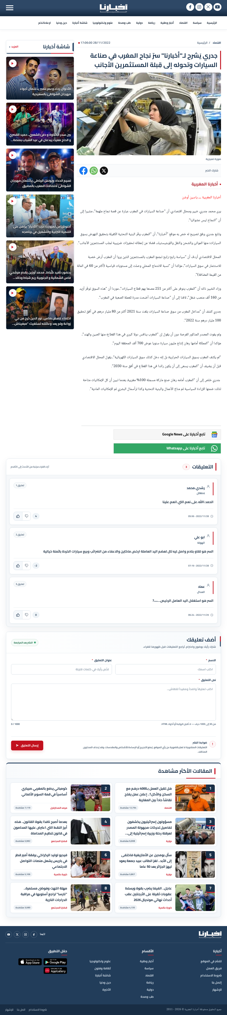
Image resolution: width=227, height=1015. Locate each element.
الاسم (211, 660)
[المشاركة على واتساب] (94, 171)
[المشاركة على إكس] (104, 171)
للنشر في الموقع (211, 961)
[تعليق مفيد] (18, 516)
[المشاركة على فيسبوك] (83, 171)
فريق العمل (214, 968)
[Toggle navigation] (9, 7)
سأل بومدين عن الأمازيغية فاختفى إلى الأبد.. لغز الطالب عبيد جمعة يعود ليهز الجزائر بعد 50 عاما (145, 860)
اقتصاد (183, 22)
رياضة (151, 22)
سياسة (197, 22)
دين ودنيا (61, 22)
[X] (17, 934)
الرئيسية (212, 22)
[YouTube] (8, 934)
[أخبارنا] (210, 934)
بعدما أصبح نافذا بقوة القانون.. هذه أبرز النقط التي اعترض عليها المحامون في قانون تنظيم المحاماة (40, 827)
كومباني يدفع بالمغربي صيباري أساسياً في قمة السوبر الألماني (44, 791)
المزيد (13, 47)
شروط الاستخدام (211, 975)
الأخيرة (106, 989)
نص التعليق (207, 680)
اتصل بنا (21, 1010)
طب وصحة (124, 22)
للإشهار (217, 989)
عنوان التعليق (102, 660)
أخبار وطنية (167, 22)
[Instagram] (25, 934)
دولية (139, 22)
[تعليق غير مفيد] (26, 516)
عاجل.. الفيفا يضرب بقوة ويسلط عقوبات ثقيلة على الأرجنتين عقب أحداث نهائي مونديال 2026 (148, 894)
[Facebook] (34, 934)
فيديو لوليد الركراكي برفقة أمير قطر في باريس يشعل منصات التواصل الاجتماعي (41, 860)
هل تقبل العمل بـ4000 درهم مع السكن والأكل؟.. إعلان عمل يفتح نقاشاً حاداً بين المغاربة (148, 794)
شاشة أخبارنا (79, 22)
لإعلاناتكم (44, 22)
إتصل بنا (217, 982)
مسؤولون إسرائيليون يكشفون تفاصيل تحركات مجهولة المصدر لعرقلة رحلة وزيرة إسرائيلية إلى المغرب (149, 827)
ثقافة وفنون (102, 968)
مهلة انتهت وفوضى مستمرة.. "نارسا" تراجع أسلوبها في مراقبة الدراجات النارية (44, 894)
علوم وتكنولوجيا (103, 22)
